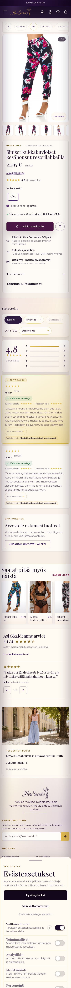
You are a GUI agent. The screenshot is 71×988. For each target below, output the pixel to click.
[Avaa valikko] (5, 12)
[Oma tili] (50, 12)
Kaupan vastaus (15, 431)
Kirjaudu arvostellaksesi (27, 544)
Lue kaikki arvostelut (16, 654)
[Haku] (42, 12)
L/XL (13, 196)
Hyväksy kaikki (35, 895)
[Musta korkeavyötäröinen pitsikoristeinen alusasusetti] (40, 597)
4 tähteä (55, 319)
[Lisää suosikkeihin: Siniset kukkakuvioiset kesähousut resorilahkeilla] (60, 226)
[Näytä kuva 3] (33, 130)
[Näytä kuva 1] (7, 130)
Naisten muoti (10, 856)
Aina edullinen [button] (15, 173)
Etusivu (20, 26)
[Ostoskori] (65, 12)
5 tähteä (34, 319)
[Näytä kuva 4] (46, 130)
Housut (46, 26)
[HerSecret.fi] (21, 12)
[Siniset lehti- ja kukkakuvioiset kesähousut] (14, 597)
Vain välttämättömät (35, 906)
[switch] (35, 943)
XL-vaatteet (43, 856)
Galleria (59, 116)
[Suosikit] (58, 12)
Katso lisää (60, 575)
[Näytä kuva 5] (58, 130)
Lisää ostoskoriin (32, 226)
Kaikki (13, 319)
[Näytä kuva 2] (20, 130)
